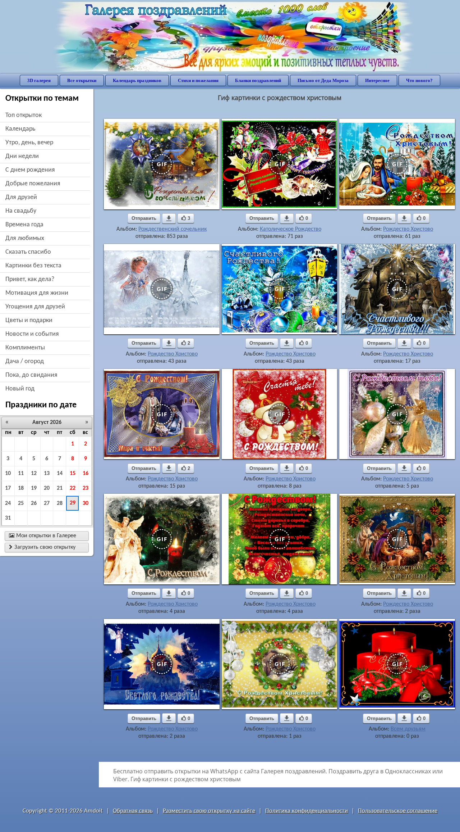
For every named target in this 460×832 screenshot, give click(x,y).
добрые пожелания (32, 183)
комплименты (25, 347)
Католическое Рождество (290, 229)
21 (60, 488)
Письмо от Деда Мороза (323, 80)
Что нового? (419, 80)
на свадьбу (20, 211)
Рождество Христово (408, 229)
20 (47, 488)
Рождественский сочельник (172, 229)
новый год (19, 388)
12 (34, 473)
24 (8, 503)
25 (21, 503)
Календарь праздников (137, 80)
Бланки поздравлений (258, 80)
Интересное (377, 80)
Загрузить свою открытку (42, 547)
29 (72, 503)
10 (8, 473)
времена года (24, 224)
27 (47, 503)
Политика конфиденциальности (306, 811)
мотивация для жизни (36, 293)
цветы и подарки (28, 320)
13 (47, 473)
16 (85, 473)
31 (8, 518)
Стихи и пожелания (198, 80)
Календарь (20, 129)
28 (60, 503)
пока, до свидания (31, 375)
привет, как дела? (29, 279)
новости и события (32, 334)
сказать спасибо (28, 252)
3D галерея (39, 80)
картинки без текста (33, 265)
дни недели (22, 156)
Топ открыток (23, 115)
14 (60, 473)
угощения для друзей (35, 306)
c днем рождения (30, 170)
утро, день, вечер (29, 142)
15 (72, 473)
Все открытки (81, 80)
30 (85, 503)
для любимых (24, 238)
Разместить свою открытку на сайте (209, 811)
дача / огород (24, 361)
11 (21, 473)
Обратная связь (133, 811)
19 (34, 488)
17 (8, 488)
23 (85, 488)
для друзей (21, 197)
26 (34, 503)
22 (72, 488)
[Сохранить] (169, 218)
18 (21, 488)
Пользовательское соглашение (397, 811)
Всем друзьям (408, 729)
